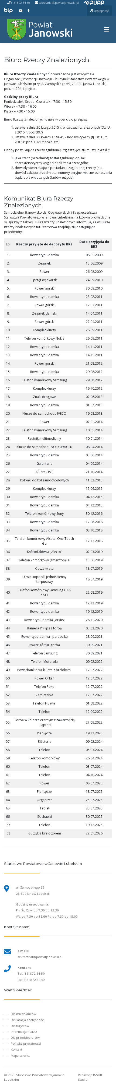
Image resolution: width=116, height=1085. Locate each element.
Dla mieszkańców (23, 1014)
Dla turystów (20, 1026)
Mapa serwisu (20, 1056)
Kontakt (16, 1049)
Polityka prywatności (26, 1043)
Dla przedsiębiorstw (25, 1037)
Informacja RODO (24, 1032)
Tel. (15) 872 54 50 (31, 973)
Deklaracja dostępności (28, 1020)
